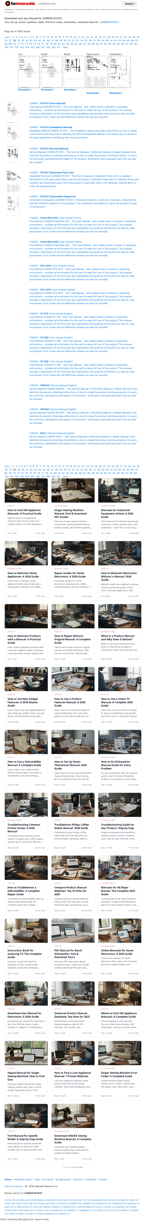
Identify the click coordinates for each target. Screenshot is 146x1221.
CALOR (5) (111, 1210)
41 (27, 40)
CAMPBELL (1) (72, 1210)
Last (7, 37)
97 (126, 43)
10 (37, 37)
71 (18, 43)
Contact (103, 1179)
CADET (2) (23, 1214)
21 (79, 37)
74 (30, 43)
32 (125, 37)
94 (114, 43)
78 (46, 43)
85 (76, 43)
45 (43, 40)
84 (71, 43)
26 (100, 37)
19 (71, 37)
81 (59, 43)
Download (90, 1179)
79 (51, 43)
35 (138, 37)
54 (81, 40)
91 (101, 43)
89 (93, 43)
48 (56, 40)
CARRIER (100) (75, 1203)
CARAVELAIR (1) (70, 1207)
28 (108, 37)
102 (17, 47)
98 (131, 43)
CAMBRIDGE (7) (86, 1210)
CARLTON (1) (10, 1207)
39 (18, 40)
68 (6, 43)
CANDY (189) (17, 1210)
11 (40, 37)
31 (121, 37)
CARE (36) (37, 1207)
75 (34, 43)
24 (91, 37)
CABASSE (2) (64, 1214)
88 (88, 43)
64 (124, 40)
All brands (47, 1179)
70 (14, 43)
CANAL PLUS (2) (43, 1210)
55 (86, 40)
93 (109, 43)
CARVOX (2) (63, 1203)
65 (128, 40)
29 (112, 37)
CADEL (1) (32, 1214)
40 (23, 40)
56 (90, 40)
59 (103, 40)
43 (35, 40)
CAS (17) (54, 1203)
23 (87, 37)
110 (58, 47)
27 (104, 37)
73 (26, 43)
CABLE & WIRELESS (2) (48, 1214)
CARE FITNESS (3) (25, 1207)
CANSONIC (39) (122, 1207)
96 (122, 43)
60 (107, 40)
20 (75, 37)
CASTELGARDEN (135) (97, 1200)
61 (111, 40)
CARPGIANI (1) (133, 1203)
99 (135, 43)
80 (55, 43)
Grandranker (78, 1167)
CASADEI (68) (43, 1203)
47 (52, 40)
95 (118, 43)
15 (55, 37)
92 (105, 43)
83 (67, 43)
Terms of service (14, 1186)
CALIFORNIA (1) (123, 1210)
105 (32, 47)
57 (94, 40)
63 (119, 40)
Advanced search (23, 1179)
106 (38, 47)
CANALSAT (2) (29, 1210)
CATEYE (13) (10, 1200)
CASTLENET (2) (65, 1200)
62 (115, 40)
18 (67, 37)
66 (132, 40)
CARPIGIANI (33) (119, 1203)
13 (48, 37)
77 (42, 43)
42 (31, 40)
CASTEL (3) (112, 1200)
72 (22, 43)
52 (73, 40)
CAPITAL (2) (109, 1207)
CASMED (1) (123, 1200)
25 (96, 37)
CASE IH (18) (21, 1203)
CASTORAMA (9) (39, 1200)
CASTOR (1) (52, 1200)
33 (129, 37)
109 (53, 47)
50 (65, 40)
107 (43, 47)
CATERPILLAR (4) (23, 1200)
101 (11, 47)
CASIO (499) (10, 1203)
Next (65, 47)
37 (10, 40)
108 (48, 47)
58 (98, 40)
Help (37, 1179)
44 (39, 40)
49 (60, 40)
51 (69, 40)
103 (22, 47)
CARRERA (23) (89, 1203)
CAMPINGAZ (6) (59, 1210)
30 (117, 37)
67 (136, 40)
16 (59, 37)
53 (77, 40)
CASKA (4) (133, 1200)
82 (63, 43)
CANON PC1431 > (110, 22)
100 (6, 47)
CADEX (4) (13, 1214)
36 (6, 40)
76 (38, 43)
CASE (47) (32, 1203)
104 (27, 47)
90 (97, 43)
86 (80, 43)
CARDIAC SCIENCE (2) (52, 1207)
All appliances (62, 1179)
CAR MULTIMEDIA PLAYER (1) (90, 1207)
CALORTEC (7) (100, 1210)
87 (84, 43)
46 (48, 40)
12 (44, 37)
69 (10, 43)
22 (83, 37)
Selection (78, 1179)
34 (133, 37)
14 (52, 37)
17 (63, 37)
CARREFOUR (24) (103, 1203)
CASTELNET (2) (79, 1200)
